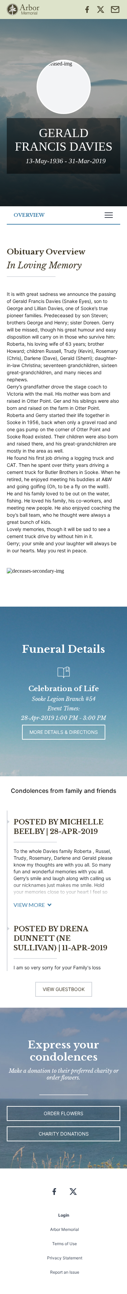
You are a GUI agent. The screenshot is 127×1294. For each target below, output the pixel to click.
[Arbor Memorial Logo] (23, 9)
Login (63, 1215)
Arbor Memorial (64, 1229)
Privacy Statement (64, 1257)
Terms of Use (64, 1243)
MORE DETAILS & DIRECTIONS (63, 732)
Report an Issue (64, 1272)
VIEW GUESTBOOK (64, 989)
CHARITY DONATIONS (64, 1134)
